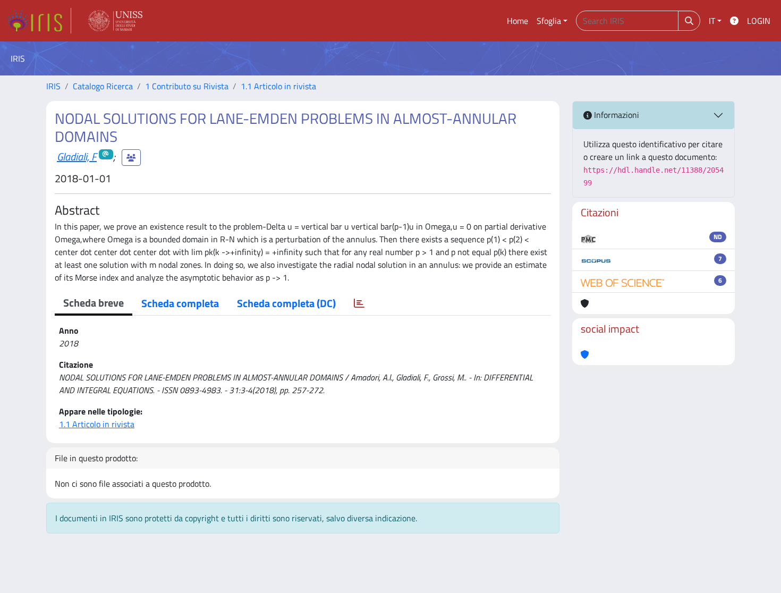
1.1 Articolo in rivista (278, 86)
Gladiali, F (77, 156)
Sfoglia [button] (549, 20)
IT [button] (712, 20)
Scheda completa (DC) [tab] (286, 303)
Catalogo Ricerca (103, 86)
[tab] (359, 303)
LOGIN (758, 20)
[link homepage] (38, 20)
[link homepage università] (115, 20)
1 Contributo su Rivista (186, 86)
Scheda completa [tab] (180, 303)
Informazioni (615, 114)
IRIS (53, 86)
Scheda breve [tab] (93, 302)
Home (517, 20)
